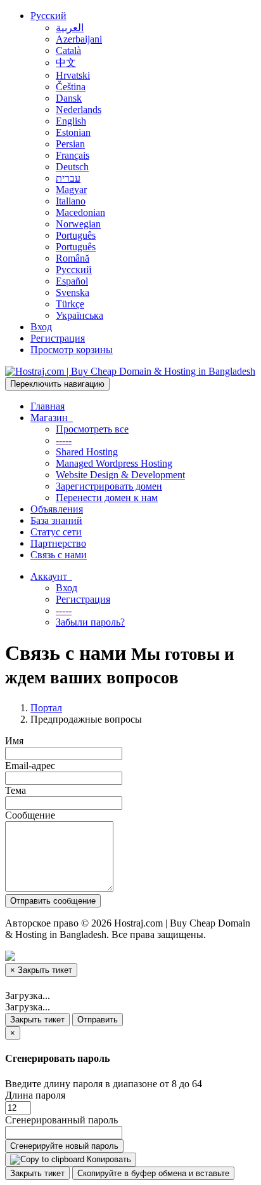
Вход (41, 326)
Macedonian (80, 212)
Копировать (107, 1159)
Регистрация (57, 338)
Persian (70, 143)
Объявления (56, 509)
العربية (70, 27)
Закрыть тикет (37, 1019)
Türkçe (70, 303)
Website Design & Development (120, 474)
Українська (79, 315)
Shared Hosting (87, 451)
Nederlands (78, 109)
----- (64, 440)
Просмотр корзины (71, 349)
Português (76, 235)
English (71, 121)
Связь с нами (58, 554)
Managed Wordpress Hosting (114, 463)
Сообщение (30, 815)
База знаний (56, 520)
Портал (46, 707)
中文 (66, 62)
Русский (48, 15)
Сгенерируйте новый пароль (64, 1146)
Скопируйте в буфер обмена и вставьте (153, 1173)
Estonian (73, 132)
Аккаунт (51, 576)
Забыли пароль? (90, 622)
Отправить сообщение (53, 901)
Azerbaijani (79, 39)
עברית (68, 178)
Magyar (71, 189)
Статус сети (56, 531)
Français (72, 155)
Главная (47, 406)
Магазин (51, 417)
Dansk (69, 98)
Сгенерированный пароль (61, 1120)
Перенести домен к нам (107, 497)
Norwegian (78, 223)
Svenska (72, 292)
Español (72, 281)
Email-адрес (30, 765)
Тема (15, 790)
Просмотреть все (92, 429)
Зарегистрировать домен (109, 486)
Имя (14, 740)
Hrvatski (73, 75)
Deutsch (72, 166)
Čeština (71, 86)
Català (68, 50)
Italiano (71, 201)
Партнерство (58, 543)
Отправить (97, 1019)
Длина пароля (35, 1095)
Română (72, 258)
